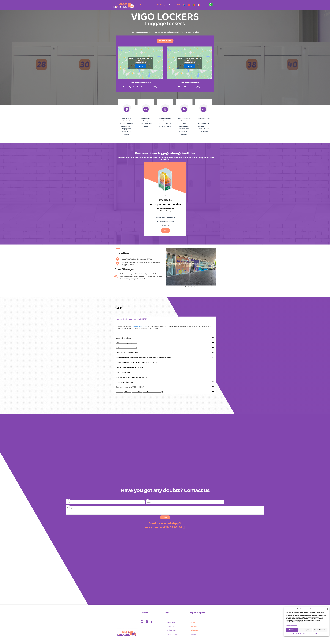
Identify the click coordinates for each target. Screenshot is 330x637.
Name (68, 499)
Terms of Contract (172, 634)
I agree (140, 66)
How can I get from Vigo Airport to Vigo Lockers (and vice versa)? (139, 392)
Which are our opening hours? (126, 343)
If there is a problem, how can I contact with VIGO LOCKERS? (137, 362)
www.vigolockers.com (140, 326)
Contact (172, 5)
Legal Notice (316, 633)
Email (148, 499)
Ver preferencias (320, 629)
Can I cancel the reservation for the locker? (131, 377)
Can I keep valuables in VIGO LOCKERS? (130, 387)
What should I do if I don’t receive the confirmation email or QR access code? (143, 357)
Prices (142, 5)
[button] (326, 609)
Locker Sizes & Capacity (124, 338)
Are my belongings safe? (125, 382)
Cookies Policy (297, 633)
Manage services (292, 625)
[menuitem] (184, 4)
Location (151, 5)
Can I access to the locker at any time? (129, 367)
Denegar (305, 629)
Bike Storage (161, 5)
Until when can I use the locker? (127, 353)
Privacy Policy (307, 633)
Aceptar (292, 629)
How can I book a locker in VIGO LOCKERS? (131, 319)
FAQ (178, 5)
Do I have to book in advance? (126, 348)
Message (69, 505)
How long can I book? (123, 372)
